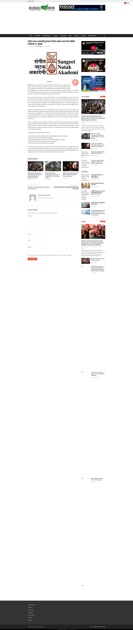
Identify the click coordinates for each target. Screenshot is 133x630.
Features (76, 35)
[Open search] (105, 35)
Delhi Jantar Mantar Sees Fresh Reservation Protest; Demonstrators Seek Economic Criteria (35, 175)
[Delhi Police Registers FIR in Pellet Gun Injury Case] (85, 152)
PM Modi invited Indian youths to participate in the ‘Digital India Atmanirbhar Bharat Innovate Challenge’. (98, 268)
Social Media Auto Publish (61, 629)
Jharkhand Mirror (39, 46)
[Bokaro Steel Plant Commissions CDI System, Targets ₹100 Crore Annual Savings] (53, 166)
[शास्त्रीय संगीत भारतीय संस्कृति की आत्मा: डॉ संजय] (85, 202)
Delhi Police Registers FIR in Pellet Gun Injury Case (98, 152)
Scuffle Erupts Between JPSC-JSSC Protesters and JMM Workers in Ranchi (70, 174)
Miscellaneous (92, 35)
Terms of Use (31, 610)
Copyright (30, 612)
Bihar (70, 35)
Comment (31, 215)
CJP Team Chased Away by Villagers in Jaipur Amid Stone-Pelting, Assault (97, 162)
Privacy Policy (31, 615)
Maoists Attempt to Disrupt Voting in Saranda (98, 259)
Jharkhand (63, 35)
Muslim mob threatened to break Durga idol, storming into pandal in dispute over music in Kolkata (92, 243)
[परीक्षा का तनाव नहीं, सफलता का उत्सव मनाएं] (85, 183)
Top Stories (37, 35)
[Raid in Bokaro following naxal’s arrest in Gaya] (85, 478)
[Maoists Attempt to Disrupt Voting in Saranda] (85, 258)
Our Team (30, 617)
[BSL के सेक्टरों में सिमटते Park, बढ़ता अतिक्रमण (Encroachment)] (85, 175)
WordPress (97, 626)
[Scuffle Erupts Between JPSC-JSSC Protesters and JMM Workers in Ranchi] (71, 166)
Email (30, 240)
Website (30, 247)
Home (30, 35)
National (55, 35)
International (47, 35)
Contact (30, 607)
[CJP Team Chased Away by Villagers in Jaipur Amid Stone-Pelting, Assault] (85, 160)
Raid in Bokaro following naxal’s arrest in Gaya (97, 479)
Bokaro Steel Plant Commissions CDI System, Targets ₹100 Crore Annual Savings (52, 175)
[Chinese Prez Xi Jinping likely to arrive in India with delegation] (85, 372)
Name (29, 234)
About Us (30, 620)
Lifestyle (83, 35)
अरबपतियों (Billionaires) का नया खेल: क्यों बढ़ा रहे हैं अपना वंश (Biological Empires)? (98, 192)
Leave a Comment (47, 46)
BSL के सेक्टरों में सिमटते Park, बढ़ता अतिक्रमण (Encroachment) (97, 176)
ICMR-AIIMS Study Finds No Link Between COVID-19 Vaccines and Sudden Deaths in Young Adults (98, 212)
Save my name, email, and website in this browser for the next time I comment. (50, 255)
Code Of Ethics (31, 605)
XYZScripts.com (73, 629)
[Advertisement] (66, 23)
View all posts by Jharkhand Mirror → (46, 198)
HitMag (103, 626)
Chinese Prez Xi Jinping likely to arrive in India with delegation (97, 374)
